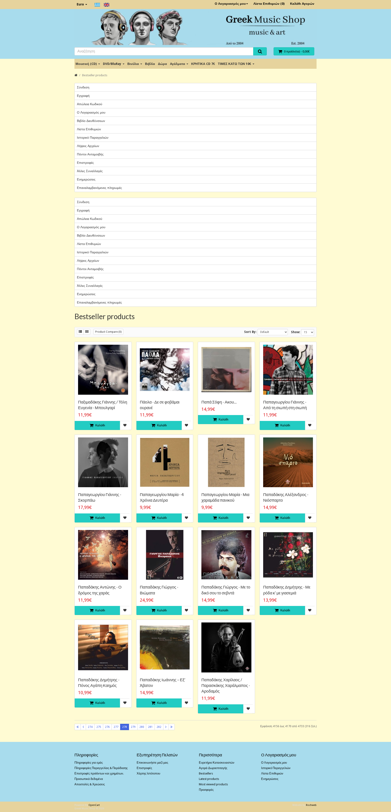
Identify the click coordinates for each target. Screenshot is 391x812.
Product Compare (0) (108, 331)
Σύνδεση (83, 87)
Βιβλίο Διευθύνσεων (91, 121)
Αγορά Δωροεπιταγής (213, 768)
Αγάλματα (178, 64)
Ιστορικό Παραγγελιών (92, 137)
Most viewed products (213, 784)
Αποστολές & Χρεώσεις (89, 784)
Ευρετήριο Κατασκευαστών (216, 762)
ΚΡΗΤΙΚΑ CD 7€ (203, 64)
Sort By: (250, 332)
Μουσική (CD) (87, 64)
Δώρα (162, 64)
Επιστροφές (85, 162)
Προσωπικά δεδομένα (88, 779)
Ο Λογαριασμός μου (230, 3)
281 (150, 727)
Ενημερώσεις (86, 179)
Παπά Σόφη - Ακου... (219, 401)
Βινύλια (133, 64)
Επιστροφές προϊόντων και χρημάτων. (99, 773)
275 (98, 727)
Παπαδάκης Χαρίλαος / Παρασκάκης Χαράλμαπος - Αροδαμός (225, 685)
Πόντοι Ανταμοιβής (90, 154)
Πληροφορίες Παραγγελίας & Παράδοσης (101, 768)
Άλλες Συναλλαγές (90, 171)
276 (107, 727)
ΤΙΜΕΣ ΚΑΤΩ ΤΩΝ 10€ (235, 64)
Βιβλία (150, 64)
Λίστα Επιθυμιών (89, 129)
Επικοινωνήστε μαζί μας (152, 762)
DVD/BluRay (112, 64)
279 (133, 727)
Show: (295, 332)
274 (90, 727)
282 (159, 727)
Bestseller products (94, 75)
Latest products (209, 779)
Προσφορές (206, 789)
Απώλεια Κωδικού (89, 104)
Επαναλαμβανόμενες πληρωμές (99, 188)
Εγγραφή (83, 95)
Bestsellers (206, 773)
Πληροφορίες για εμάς (88, 762)
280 (141, 727)
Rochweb (311, 805)
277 (116, 727)
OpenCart (94, 805)
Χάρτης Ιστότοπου (148, 773)
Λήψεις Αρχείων (88, 146)
